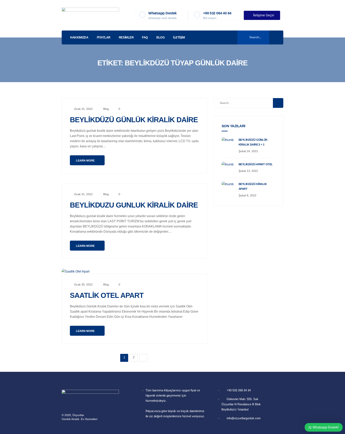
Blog (160, 37)
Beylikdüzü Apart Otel (256, 164)
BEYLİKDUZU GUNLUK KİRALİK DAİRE (134, 205)
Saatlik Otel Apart (107, 295)
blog (106, 108)
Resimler (126, 37)
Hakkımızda (79, 37)
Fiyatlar (103, 37)
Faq (145, 37)
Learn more (85, 160)
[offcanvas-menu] (278, 37)
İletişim (179, 37)
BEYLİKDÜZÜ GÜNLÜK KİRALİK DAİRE (134, 120)
